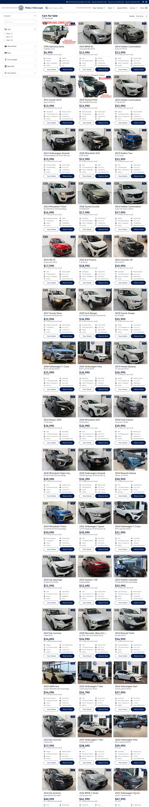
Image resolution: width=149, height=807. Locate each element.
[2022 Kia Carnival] (59, 726)
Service (132, 8)
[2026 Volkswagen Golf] (130, 672)
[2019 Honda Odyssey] (130, 352)
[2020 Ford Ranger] (95, 299)
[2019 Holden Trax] (130, 139)
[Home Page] (12, 7)
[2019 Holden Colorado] (130, 566)
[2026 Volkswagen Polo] (130, 726)
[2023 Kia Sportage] (59, 566)
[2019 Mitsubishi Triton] (59, 512)
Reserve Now (67, 69)
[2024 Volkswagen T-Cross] (59, 352)
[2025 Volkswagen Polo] (95, 352)
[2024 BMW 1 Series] (95, 779)
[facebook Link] (143, 2)
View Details (51, 69)
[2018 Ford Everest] (130, 406)
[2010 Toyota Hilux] (95, 86)
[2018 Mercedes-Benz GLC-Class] (95, 619)
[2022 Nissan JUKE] (59, 406)
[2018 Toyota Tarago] (130, 299)
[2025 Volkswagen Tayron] (130, 779)
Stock (110, 8)
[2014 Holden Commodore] (130, 32)
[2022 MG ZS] (59, 246)
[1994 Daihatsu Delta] (59, 32)
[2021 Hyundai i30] (130, 246)
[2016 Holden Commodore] (130, 192)
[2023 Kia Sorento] (59, 779)
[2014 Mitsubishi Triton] (59, 192)
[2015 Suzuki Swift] (59, 86)
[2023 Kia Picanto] (95, 246)
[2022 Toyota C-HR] (95, 566)
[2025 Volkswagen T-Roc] (95, 672)
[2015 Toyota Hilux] (59, 299)
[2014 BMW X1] (95, 32)
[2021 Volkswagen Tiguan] (95, 512)
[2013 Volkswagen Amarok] (59, 139)
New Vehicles (98, 8)
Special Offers (122, 8)
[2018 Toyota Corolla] (95, 192)
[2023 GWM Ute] (59, 672)
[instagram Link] (146, 2)
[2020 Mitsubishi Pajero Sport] (59, 459)
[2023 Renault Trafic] (130, 619)
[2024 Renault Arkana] (130, 459)
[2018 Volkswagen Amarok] (95, 459)
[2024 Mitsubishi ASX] (95, 406)
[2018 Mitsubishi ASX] (95, 139)
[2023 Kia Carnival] (59, 619)
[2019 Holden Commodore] (130, 86)
